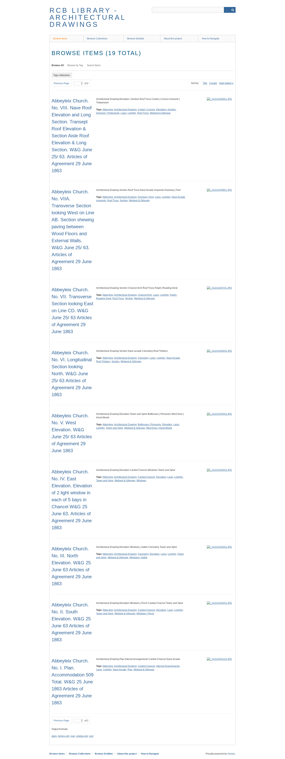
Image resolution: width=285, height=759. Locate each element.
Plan (130, 669)
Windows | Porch (145, 613)
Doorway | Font (146, 197)
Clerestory (143, 358)
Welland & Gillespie (160, 113)
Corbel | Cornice (146, 109)
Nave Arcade (173, 358)
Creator (213, 83)
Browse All (58, 65)
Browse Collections (97, 38)
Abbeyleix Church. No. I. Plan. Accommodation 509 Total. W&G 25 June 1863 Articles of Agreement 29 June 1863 (72, 681)
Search (233, 10)
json (73, 736)
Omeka (231, 753)
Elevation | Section (166, 109)
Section (124, 200)
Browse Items (60, 38)
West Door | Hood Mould (159, 428)
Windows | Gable (138, 557)
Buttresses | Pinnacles (149, 424)
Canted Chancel (146, 477)
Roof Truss (143, 113)
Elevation (167, 424)
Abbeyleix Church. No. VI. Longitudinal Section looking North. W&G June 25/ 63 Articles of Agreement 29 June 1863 (72, 373)
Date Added (225, 83)
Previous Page (61, 83)
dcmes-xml (63, 736)
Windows (141, 480)
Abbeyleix (108, 109)
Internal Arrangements (168, 666)
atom (54, 736)
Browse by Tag (75, 65)
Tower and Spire (114, 428)
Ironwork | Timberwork (107, 113)
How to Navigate (210, 38)
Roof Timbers (103, 361)
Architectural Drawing (125, 109)
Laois (123, 113)
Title (205, 83)
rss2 (91, 736)
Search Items (94, 65)
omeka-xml (82, 736)
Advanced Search (227, 10)
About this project (173, 38)
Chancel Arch (145, 295)
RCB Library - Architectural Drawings (87, 17)
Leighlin (132, 113)
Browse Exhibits (135, 38)
